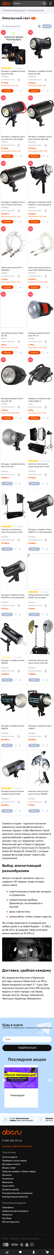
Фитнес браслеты (11, 1222)
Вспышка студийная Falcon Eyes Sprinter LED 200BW (13, 138)
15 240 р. (32, 543)
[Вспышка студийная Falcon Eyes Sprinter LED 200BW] (13, 113)
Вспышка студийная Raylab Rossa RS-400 (13, 72)
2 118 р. (31, 345)
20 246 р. (32, 740)
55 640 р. (5, 740)
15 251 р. (32, 83)
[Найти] (44, 3)
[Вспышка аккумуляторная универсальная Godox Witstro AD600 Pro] (13, 768)
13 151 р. (5, 609)
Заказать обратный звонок (17, 1146)
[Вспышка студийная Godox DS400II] (13, 637)
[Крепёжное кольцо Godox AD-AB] (13, 310)
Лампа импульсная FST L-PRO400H (12, 269)
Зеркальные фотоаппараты (15, 1211)
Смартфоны (8, 1207)
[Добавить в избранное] (16, 91)
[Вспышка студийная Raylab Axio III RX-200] (13, 441)
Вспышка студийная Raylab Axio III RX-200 (13, 465)
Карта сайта (8, 1186)
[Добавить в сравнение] (20, 91)
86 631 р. (5, 805)
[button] (4, 1080)
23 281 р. (5, 674)
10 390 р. (32, 279)
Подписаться (27, 1047)
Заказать (7, 483)
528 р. (31, 410)
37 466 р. (5, 543)
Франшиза (7, 1182)
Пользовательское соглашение (17, 1193)
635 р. (4, 345)
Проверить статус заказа (14, 1160)
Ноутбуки (7, 1218)
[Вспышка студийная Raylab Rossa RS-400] (13, 48)
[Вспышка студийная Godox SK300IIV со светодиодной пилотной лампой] (13, 571)
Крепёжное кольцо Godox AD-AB (12, 334)
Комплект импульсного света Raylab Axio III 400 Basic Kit (11, 531)
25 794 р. (32, 148)
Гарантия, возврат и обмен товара (19, 1171)
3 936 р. (4, 410)
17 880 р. (32, 674)
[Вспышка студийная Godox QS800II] (13, 702)
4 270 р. (4, 279)
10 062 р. (5, 478)
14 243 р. (32, 214)
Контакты (7, 1175)
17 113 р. (4, 83)
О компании (8, 1179)
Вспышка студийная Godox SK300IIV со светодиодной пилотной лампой (12, 596)
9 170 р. (31, 805)
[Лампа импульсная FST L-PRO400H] (13, 244)
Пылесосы (7, 1215)
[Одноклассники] (9, 1229)
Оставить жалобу (10, 1189)
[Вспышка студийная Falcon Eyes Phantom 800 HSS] (13, 179)
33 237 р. (5, 214)
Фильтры (47, 26)
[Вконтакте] (4, 1229)
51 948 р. (32, 478)
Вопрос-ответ (9, 1168)
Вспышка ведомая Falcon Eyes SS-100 (12, 400)
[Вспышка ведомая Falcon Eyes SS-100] (13, 375)
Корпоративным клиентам (15, 1197)
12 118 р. (5, 148)
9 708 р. (31, 609)
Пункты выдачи (9, 1157)
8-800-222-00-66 (12, 1140)
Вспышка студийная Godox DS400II (12, 661)
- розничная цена (8, 78)
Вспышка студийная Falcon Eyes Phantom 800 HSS (13, 203)
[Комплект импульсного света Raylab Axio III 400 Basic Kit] (13, 506)
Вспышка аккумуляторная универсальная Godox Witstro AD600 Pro (12, 792)
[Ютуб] (15, 1229)
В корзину (7, 91)
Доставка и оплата (11, 1164)
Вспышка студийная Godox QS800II (12, 727)
